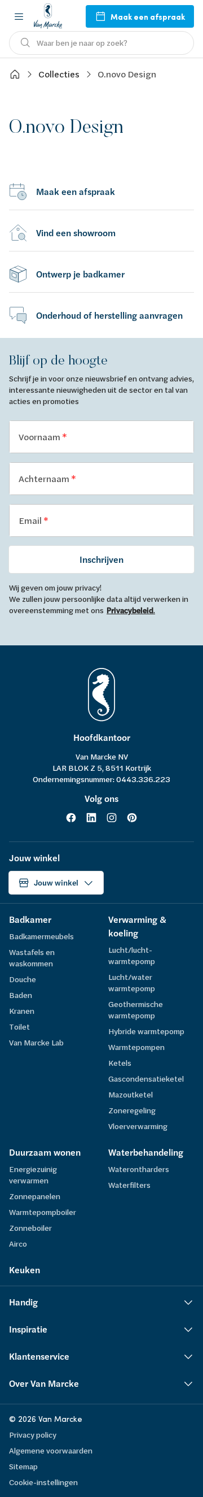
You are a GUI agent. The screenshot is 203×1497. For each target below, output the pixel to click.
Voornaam (40, 436)
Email (31, 520)
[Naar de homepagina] (48, 16)
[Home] (14, 74)
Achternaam (45, 478)
